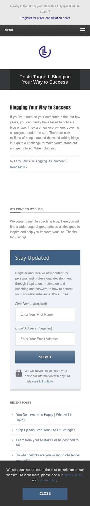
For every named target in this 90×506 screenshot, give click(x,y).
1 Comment (56, 161)
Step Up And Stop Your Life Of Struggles (45, 430)
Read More (18, 167)
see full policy (42, 381)
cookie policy (47, 480)
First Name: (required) (31, 304)
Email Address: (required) (33, 328)
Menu (9, 30)
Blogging (41, 161)
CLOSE (45, 493)
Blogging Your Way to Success (40, 107)
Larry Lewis (22, 161)
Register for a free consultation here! (45, 18)
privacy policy (74, 475)
